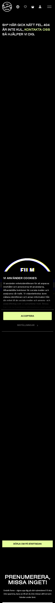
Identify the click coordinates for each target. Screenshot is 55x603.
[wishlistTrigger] (25, 6)
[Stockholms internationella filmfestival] (7, 7)
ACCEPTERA (27, 316)
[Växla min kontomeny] (40, 6)
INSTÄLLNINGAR (26, 325)
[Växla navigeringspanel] (49, 6)
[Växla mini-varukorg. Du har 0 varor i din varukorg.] (32, 6)
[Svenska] (17, 6)
